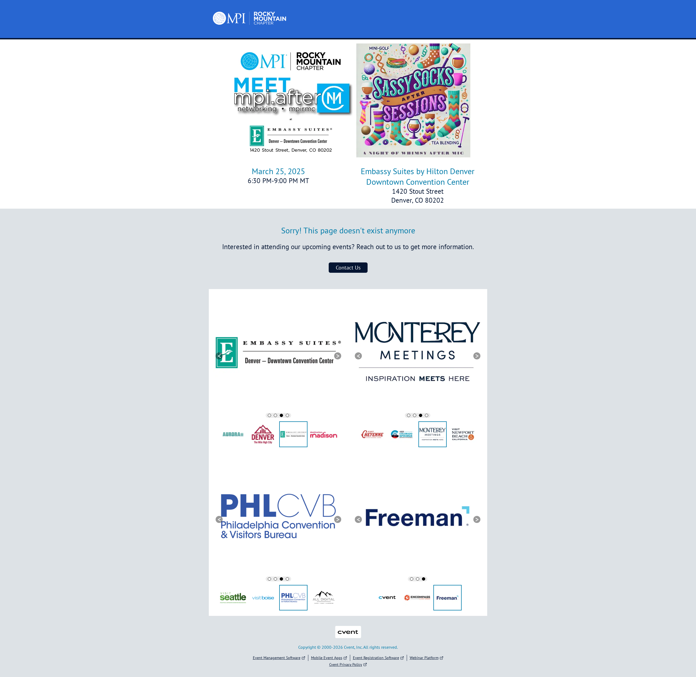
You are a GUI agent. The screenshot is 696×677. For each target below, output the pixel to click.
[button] (219, 355)
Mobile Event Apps (326, 657)
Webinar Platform (424, 657)
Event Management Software (276, 657)
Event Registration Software (376, 657)
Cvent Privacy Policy (345, 664)
